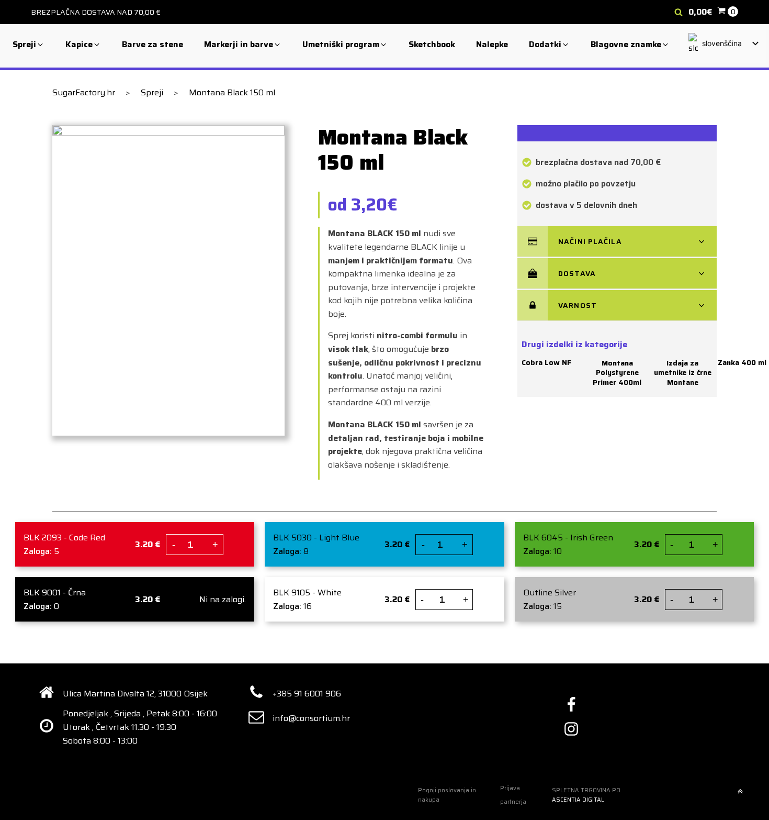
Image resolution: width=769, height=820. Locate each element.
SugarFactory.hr (83, 92)
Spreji (152, 92)
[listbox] (723, 44)
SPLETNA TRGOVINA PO (586, 795)
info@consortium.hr (311, 718)
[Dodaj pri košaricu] (237, 545)
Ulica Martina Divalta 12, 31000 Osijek (135, 693)
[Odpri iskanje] (678, 12)
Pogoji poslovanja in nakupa (447, 795)
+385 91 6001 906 (307, 693)
